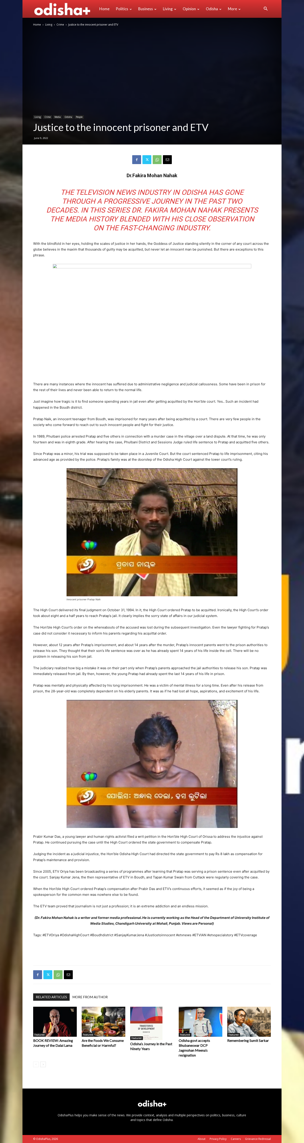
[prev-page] (36, 1064)
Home (104, 8)
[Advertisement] (152, 950)
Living (168, 8)
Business (145, 8)
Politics (122, 8)
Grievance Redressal (258, 1139)
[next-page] (43, 1064)
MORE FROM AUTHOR (90, 997)
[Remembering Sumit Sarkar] (249, 1022)
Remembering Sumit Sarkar (248, 1040)
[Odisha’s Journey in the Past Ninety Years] (152, 1023)
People (79, 117)
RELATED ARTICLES (51, 997)
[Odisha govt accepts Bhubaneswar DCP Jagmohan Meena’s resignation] (200, 1022)
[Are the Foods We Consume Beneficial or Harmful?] (103, 1022)
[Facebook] (136, 159)
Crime (60, 24)
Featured (39, 1034)
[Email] (167, 159)
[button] (265, 9)
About (201, 1139)
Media (58, 117)
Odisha (212, 8)
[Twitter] (146, 159)
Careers (236, 1139)
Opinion (189, 8)
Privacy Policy (218, 1139)
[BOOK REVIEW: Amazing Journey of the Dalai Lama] (55, 1022)
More (232, 8)
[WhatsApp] (157, 159)
